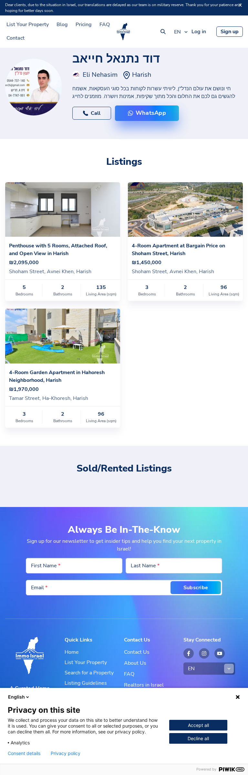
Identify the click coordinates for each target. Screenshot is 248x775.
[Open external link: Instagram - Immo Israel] (204, 653)
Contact (15, 38)
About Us (135, 663)
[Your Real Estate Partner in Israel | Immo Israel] (123, 32)
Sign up (230, 31)
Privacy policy (65, 753)
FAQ (104, 24)
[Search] (163, 31)
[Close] (240, 5)
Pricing (84, 24)
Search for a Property (89, 672)
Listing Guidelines (86, 683)
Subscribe (195, 587)
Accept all (198, 725)
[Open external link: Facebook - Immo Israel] (188, 653)
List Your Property (27, 24)
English (16, 697)
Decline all (198, 738)
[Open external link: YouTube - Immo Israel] (219, 653)
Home (72, 652)
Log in (198, 31)
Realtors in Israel (144, 685)
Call (95, 113)
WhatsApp (151, 113)
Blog (62, 24)
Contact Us (137, 652)
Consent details (24, 753)
